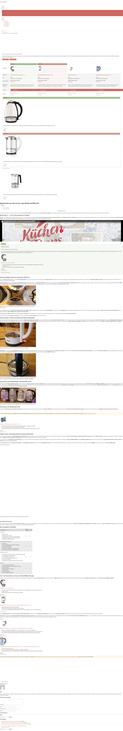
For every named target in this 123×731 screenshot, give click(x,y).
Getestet (3, 8)
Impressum (24, 725)
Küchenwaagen (6, 15)
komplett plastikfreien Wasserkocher (17, 524)
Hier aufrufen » (12, 81)
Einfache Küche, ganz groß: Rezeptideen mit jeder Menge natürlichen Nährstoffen (14, 723)
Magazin (3, 7)
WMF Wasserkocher (13, 59)
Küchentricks (4, 725)
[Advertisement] (31, 43)
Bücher (14, 725)
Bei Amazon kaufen (4, 270)
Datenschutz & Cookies (5, 727)
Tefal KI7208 (38, 656)
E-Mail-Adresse (2, 708)
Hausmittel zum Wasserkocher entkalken (89, 413)
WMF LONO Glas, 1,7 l (72, 74)
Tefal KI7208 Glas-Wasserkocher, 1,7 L (17, 74)
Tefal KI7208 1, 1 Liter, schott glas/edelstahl (7, 262)
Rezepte (3, 17)
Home (3, 30)
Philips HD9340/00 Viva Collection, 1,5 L (45, 74)
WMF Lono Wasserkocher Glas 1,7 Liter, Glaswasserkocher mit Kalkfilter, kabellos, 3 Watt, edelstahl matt (16, 628)
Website (1, 710)
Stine (2, 204)
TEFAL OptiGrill (6, 14)
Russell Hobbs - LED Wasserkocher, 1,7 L (104, 74)
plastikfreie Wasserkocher (21, 217)
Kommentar (2, 704)
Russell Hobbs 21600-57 (50, 656)
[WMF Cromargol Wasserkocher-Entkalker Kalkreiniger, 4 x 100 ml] (3, 422)
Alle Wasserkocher (5, 59)
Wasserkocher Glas (5, 681)
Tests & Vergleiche (6, 207)
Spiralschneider (6, 23)
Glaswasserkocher (6, 11)
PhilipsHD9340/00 (43, 656)
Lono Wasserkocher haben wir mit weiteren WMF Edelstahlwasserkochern (67, 656)
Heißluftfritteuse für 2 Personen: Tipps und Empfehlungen (11, 721)
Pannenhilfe (11, 725)
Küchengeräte (18, 725)
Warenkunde (8, 725)
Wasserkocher (6, 10)
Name (1, 706)
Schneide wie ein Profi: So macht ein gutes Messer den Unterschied (12, 722)
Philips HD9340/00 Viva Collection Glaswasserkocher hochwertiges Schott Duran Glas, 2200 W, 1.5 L (15, 605)
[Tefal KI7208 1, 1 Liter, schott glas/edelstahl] (4, 261)
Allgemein (21, 725)
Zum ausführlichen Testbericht (5, 272)
